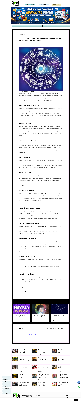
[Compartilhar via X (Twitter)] (22, 291)
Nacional (7, 381)
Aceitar (76, 400)
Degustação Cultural (6, 384)
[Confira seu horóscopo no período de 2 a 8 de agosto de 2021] (21, 309)
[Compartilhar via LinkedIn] (25, 291)
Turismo (6, 386)
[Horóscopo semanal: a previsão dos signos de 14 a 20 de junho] (59, 309)
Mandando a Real (7, 379)
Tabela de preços (6, 391)
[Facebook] (67, 395)
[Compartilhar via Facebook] (19, 291)
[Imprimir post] (30, 291)
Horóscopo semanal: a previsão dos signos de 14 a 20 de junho (59, 316)
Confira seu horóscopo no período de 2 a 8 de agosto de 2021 (20, 316)
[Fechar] (79, 400)
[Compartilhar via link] (28, 291)
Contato (6, 393)
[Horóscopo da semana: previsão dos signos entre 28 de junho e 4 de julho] (40, 309)
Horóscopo (21, 287)
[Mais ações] (62, 34)
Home (7, 377)
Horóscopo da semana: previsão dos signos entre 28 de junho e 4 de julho (40, 316)
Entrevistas (6, 388)
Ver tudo (67, 301)
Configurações (69, 400)
